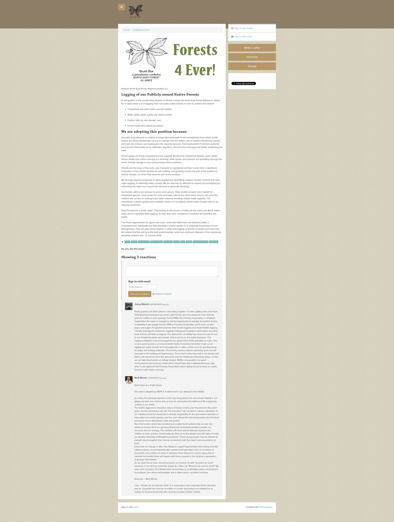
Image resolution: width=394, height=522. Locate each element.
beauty (176, 242)
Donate (252, 66)
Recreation (168, 242)
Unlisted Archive (141, 29)
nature (189, 242)
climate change (156, 242)
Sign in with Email (243, 36)
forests (134, 242)
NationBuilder (266, 507)
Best (182, 242)
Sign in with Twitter (243, 28)
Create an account (163, 294)
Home (127, 29)
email (136, 507)
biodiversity (213, 242)
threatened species (200, 242)
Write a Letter (252, 47)
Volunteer (252, 57)
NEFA (127, 242)
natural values (144, 242)
